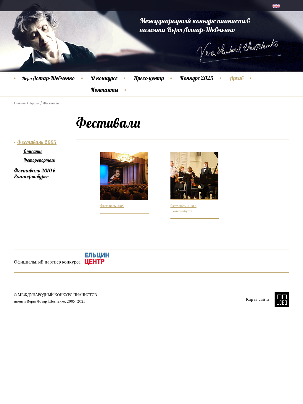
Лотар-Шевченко (48, 78)
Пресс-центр (148, 78)
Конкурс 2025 (196, 78)
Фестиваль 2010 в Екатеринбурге (34, 173)
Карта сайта (257, 299)
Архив (236, 78)
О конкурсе (104, 78)
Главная (20, 103)
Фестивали (51, 103)
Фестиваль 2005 (112, 205)
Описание (32, 151)
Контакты (104, 89)
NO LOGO (282, 299)
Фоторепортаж (39, 160)
